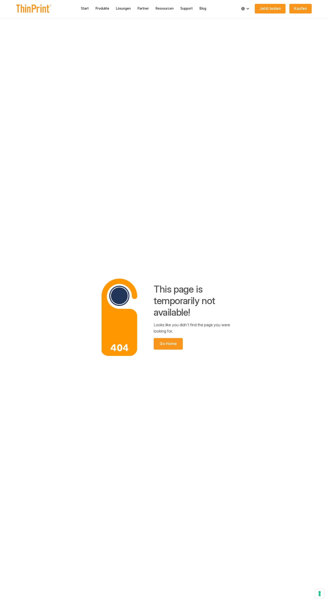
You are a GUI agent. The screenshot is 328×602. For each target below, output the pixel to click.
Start (85, 8)
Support (186, 8)
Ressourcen (165, 8)
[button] (245, 9)
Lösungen (123, 8)
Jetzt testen (270, 8)
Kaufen (300, 8)
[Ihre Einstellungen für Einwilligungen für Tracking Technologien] (319, 593)
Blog (203, 8)
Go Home (168, 343)
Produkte (102, 8)
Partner (143, 8)
